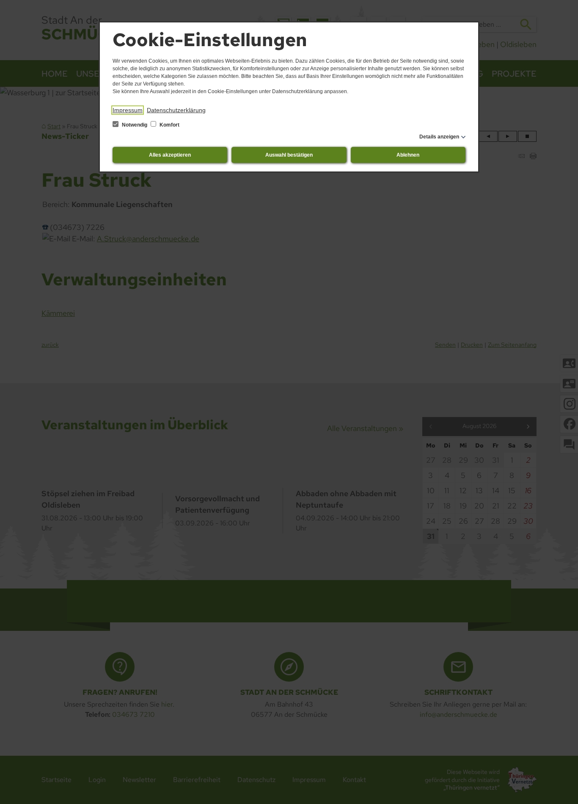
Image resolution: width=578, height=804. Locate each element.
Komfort (168, 125)
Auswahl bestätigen (289, 155)
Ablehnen (407, 155)
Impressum (128, 110)
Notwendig (135, 125)
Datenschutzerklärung (176, 110)
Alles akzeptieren (170, 155)
